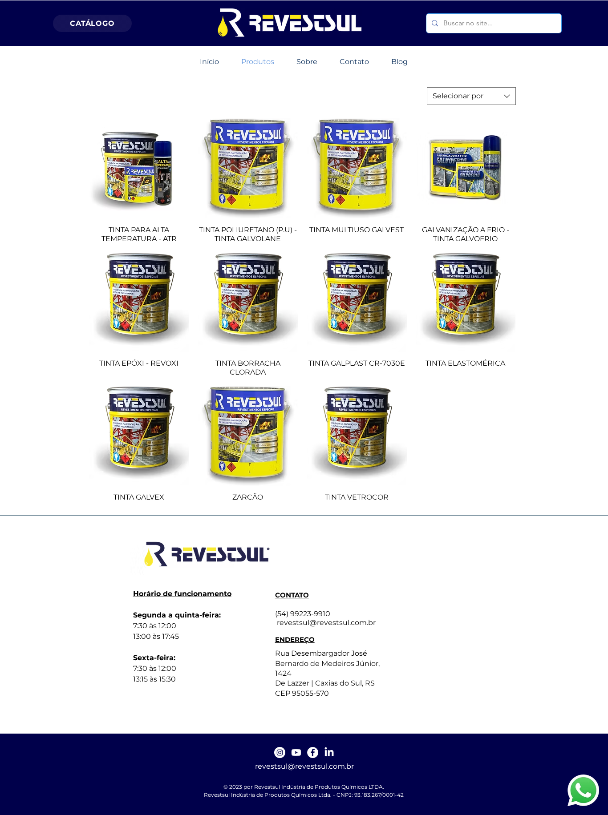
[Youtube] (296, 752)
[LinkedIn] (329, 752)
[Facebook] (312, 752)
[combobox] (471, 96)
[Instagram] (279, 752)
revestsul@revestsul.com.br (304, 766)
